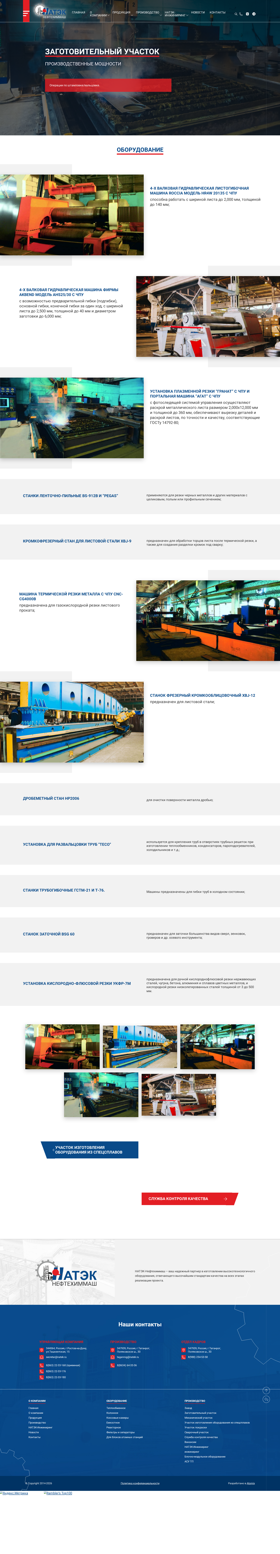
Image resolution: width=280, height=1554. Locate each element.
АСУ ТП (189, 1461)
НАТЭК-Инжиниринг (175, 14)
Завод (188, 1407)
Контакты (218, 12)
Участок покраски (196, 1427)
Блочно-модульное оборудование (205, 1456)
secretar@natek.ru (56, 1357)
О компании (98, 14)
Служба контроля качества (201, 1437)
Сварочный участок (197, 1432)
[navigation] (26, 11)
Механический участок (199, 1417)
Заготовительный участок (200, 1412)
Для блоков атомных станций (124, 1437)
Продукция (121, 12)
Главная (78, 12)
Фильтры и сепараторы (120, 1432)
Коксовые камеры (117, 1417)
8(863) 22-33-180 (56, 1377)
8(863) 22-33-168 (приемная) (63, 1365)
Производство (147, 12)
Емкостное (113, 1422)
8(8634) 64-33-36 (127, 1365)
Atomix (251, 1483)
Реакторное (113, 1427)
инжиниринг (192, 1451)
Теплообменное (115, 1407)
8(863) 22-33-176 (56, 1371)
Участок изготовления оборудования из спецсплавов (217, 1422)
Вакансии (190, 1441)
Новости (198, 12)
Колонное (112, 1412)
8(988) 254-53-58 (198, 1357)
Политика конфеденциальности (140, 1483)
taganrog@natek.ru (128, 1357)
